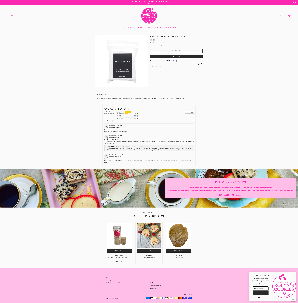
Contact (152, 280)
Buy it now (176, 56)
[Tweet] (198, 64)
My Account (153, 283)
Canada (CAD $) (10, 15)
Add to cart (176, 51)
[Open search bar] (281, 15)
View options (119, 251)
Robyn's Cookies (149, 255)
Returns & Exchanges (155, 285)
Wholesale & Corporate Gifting (114, 283)
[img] (112, 125)
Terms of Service (154, 288)
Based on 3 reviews (109, 113)
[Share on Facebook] (195, 64)
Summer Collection (128, 27)
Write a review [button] (189, 112)
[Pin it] (201, 64)
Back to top (149, 272)
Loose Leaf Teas (102, 32)
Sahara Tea (158, 27)
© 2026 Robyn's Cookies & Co (112, 298)
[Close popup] (294, 273)
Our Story (108, 280)
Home (96, 32)
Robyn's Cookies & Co (119, 255)
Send (261, 293)
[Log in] (285, 15)
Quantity (152, 43)
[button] (154, 67)
